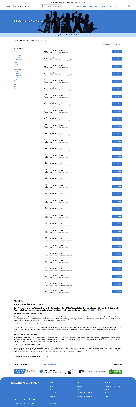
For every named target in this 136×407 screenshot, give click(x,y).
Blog (106, 396)
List (119, 44)
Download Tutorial (84, 393)
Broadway (54, 396)
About (79, 386)
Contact (107, 389)
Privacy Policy (109, 383)
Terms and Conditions (85, 396)
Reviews (107, 393)
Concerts (53, 389)
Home (52, 383)
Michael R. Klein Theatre (48, 364)
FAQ (78, 389)
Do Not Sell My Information (58, 404)
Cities (79, 383)
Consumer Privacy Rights (113, 386)
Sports (52, 386)
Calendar (109, 44)
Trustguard (40, 350)
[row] (82, 51)
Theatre (53, 393)
